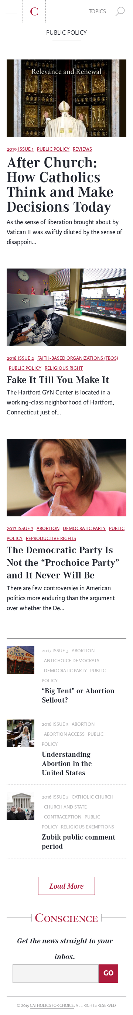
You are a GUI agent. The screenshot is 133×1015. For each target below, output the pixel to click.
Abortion (48, 528)
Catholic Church (92, 797)
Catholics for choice (52, 1005)
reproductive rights (51, 538)
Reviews (82, 149)
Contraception (62, 817)
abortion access (64, 734)
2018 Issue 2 (20, 358)
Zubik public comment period (78, 841)
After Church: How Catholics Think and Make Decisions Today (60, 184)
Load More (66, 886)
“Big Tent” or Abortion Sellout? (78, 695)
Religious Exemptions (87, 827)
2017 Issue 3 (20, 528)
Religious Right (64, 368)
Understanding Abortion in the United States (67, 763)
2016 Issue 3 (55, 724)
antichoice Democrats (71, 660)
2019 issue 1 (20, 149)
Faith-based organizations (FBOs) (77, 358)
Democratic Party (84, 528)
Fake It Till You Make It (58, 379)
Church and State (65, 807)
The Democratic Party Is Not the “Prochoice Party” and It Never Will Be (63, 562)
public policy (53, 149)
